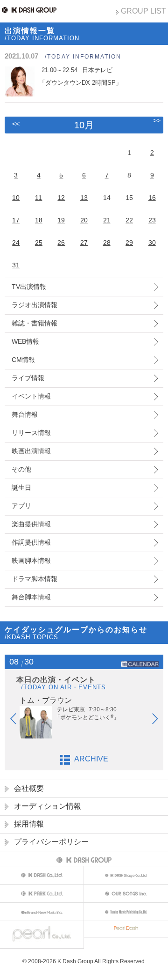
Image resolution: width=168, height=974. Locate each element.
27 (84, 242)
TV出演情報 (29, 286)
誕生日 (21, 487)
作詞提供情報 (31, 542)
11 (38, 197)
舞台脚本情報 (31, 597)
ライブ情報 (28, 378)
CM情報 (23, 359)
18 (38, 220)
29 (129, 242)
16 (152, 197)
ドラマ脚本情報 (34, 579)
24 (16, 242)
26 (61, 242)
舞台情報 (25, 414)
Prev (17, 720)
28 (107, 242)
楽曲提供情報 (31, 524)
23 (152, 220)
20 (84, 220)
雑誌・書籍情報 (34, 323)
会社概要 (29, 788)
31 (16, 265)
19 (61, 220)
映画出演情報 (31, 451)
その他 (21, 469)
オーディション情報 (47, 806)
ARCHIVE (91, 759)
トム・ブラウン (46, 700)
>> (157, 120)
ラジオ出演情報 (34, 305)
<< (16, 123)
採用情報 (29, 824)
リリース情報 (31, 432)
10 (16, 197)
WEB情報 (25, 341)
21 (107, 220)
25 (38, 242)
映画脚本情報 (31, 560)
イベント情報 (31, 396)
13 (84, 197)
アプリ (21, 505)
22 (129, 220)
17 (16, 220)
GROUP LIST (143, 11)
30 (152, 242)
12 (61, 197)
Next (159, 720)
